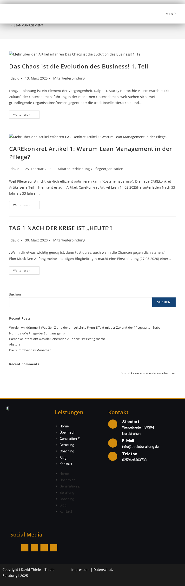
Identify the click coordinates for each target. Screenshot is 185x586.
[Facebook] (24, 547)
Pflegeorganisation (108, 169)
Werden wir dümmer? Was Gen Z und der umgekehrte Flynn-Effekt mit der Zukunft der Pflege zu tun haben (85, 327)
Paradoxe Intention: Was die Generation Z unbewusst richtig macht (57, 339)
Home (64, 426)
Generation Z (70, 439)
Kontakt (66, 464)
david (15, 78)
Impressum (80, 569)
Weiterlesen (26, 113)
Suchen (15, 294)
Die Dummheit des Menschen (30, 350)
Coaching (67, 451)
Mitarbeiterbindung (69, 78)
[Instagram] (34, 547)
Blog (63, 458)
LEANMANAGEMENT (28, 25)
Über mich (67, 432)
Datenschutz (103, 569)
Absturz (14, 344)
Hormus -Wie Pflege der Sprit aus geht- (37, 333)
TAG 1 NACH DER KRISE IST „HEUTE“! (61, 228)
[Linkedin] (44, 547)
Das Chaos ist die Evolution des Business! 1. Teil (78, 66)
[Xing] (53, 547)
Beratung (67, 445)
